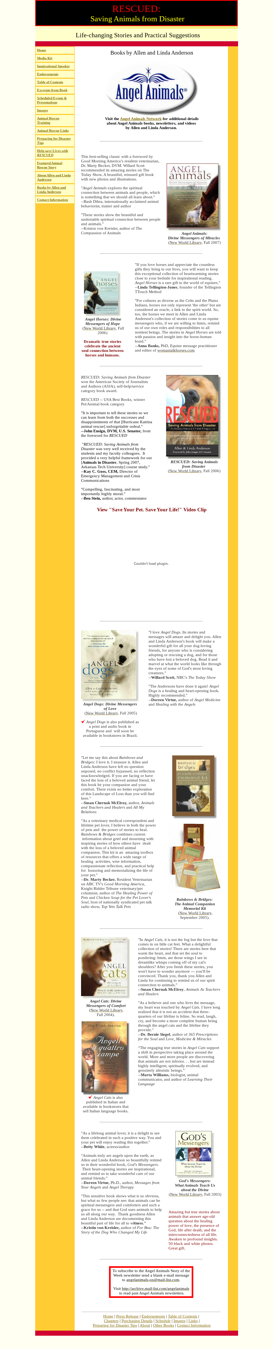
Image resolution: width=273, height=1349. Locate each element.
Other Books (163, 1325)
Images (42, 110)
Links (193, 1321)
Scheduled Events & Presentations (52, 100)
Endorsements (47, 74)
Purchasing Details (137, 1321)
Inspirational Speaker (53, 66)
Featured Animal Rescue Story (49, 165)
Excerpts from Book (52, 90)
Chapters (111, 1321)
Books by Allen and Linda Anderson (51, 190)
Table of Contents (50, 82)
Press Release (127, 1316)
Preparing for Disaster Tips (115, 1325)
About (145, 1325)
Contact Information (52, 200)
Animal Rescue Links (53, 131)
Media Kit (44, 58)
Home (41, 50)
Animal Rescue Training (48, 120)
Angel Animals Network (141, 119)
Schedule (163, 1321)
